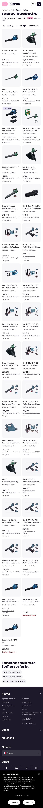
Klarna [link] (4, 10)
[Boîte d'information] (12, 26)
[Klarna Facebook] (6, 768)
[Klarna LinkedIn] (16, 768)
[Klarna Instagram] (36, 768)
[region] (21, 789)
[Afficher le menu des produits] (39, 14)
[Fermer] (38, 774)
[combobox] (33, 25)
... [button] (9, 10)
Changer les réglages (21, 796)
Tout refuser (14, 802)
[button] (11, 62)
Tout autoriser (29, 802)
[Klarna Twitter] (26, 768)
